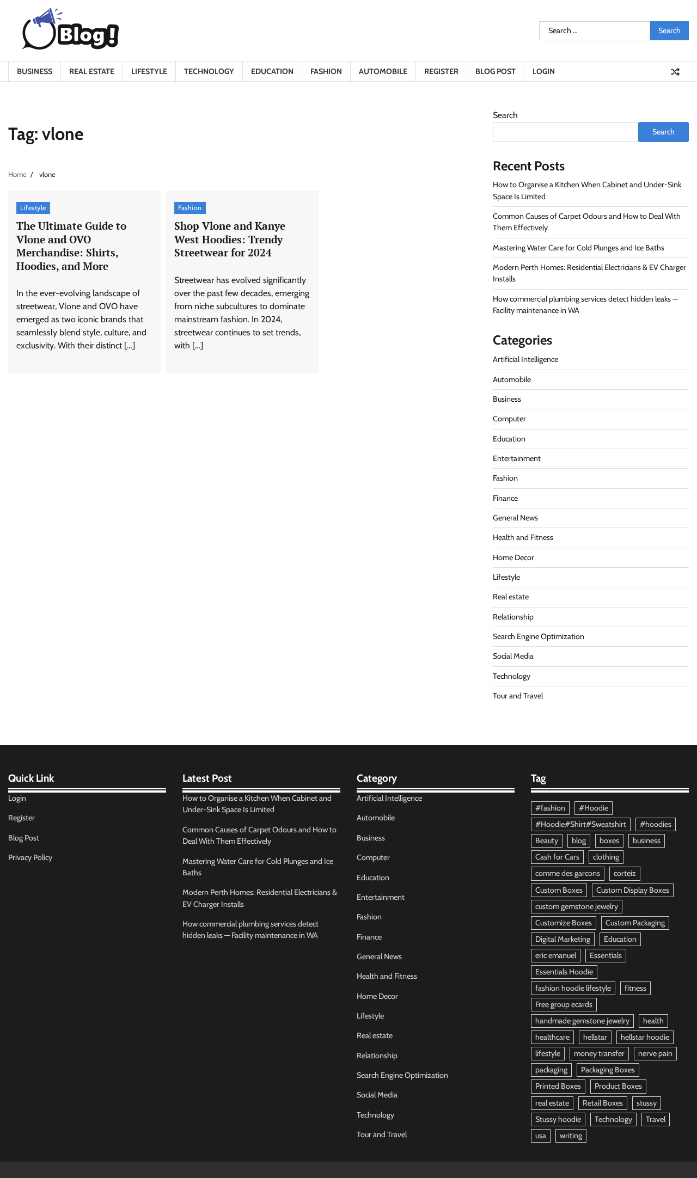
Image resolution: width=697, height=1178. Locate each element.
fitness (635, 988)
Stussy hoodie (558, 1119)
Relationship (513, 617)
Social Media (513, 656)
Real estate (91, 71)
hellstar (595, 1037)
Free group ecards (563, 1004)
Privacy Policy (30, 857)
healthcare (552, 1037)
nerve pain (655, 1053)
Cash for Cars (557, 857)
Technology (209, 71)
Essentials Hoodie (564, 972)
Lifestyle (149, 71)
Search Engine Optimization (538, 636)
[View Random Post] (675, 72)
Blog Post (495, 71)
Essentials (606, 955)
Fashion (326, 71)
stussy (647, 1103)
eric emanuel (555, 955)
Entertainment (517, 458)
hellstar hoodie (645, 1037)
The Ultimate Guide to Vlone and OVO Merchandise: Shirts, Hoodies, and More (71, 246)
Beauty (546, 840)
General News (515, 518)
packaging (551, 1070)
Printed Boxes (558, 1086)
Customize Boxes (563, 923)
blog (579, 840)
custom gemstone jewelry (576, 906)
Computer (509, 419)
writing (571, 1135)
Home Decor (513, 557)
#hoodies (655, 824)
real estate (552, 1103)
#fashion (550, 808)
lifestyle (547, 1053)
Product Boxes (618, 1086)
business (647, 840)
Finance (505, 498)
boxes (609, 840)
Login (544, 71)
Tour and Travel (518, 696)
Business (34, 71)
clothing (606, 857)
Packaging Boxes (608, 1070)
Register (441, 71)
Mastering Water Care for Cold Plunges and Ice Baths (578, 248)
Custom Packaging (635, 923)
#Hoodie (593, 808)
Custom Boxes (559, 890)
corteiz (625, 873)
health (653, 1021)
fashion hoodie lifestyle (573, 988)
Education (272, 71)
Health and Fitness (523, 537)
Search (505, 115)
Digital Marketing (562, 939)
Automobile (383, 71)
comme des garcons (567, 873)
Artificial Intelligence (525, 359)
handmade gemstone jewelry (582, 1021)
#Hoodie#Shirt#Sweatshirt (580, 824)
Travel (655, 1119)
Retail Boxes (603, 1103)
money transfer (599, 1053)
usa (540, 1135)
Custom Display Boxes (632, 890)
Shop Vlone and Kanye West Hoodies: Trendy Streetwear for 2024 (229, 239)
